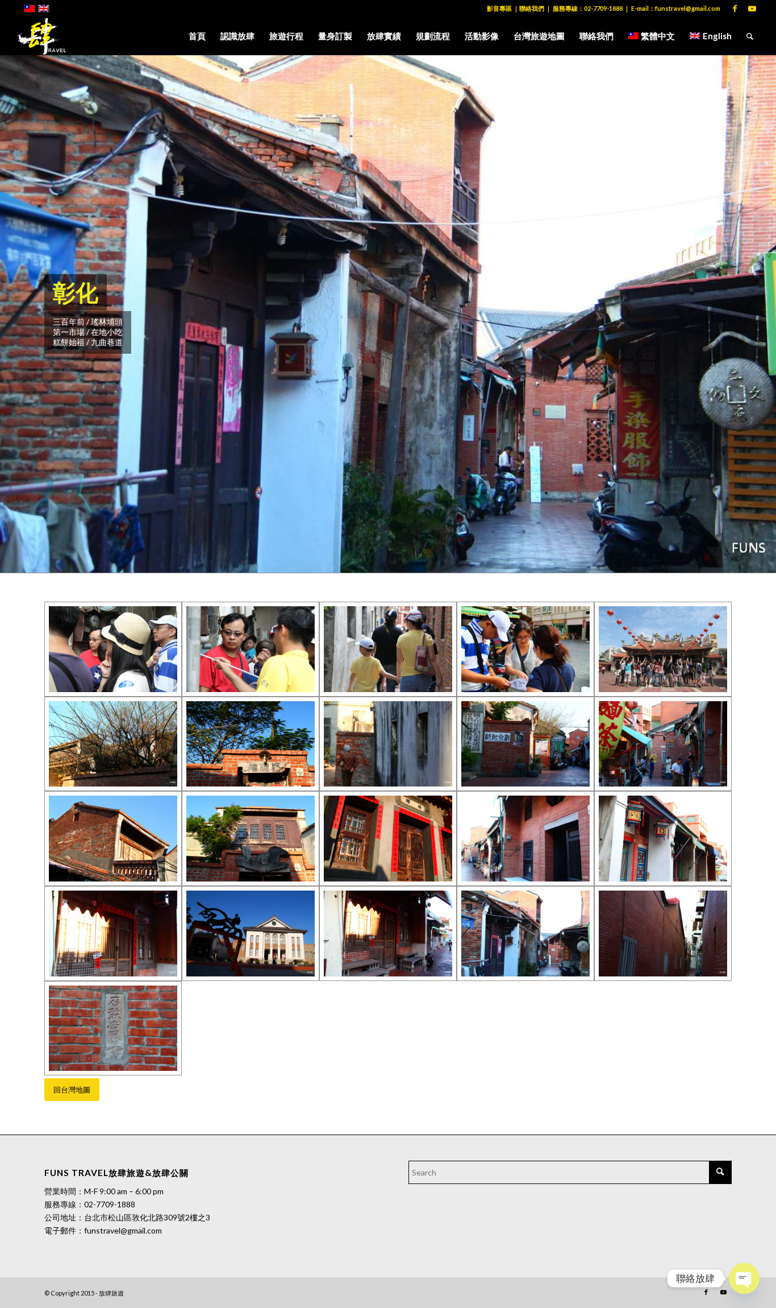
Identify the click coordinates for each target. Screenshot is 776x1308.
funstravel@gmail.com (687, 8)
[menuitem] (197, 36)
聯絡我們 (531, 8)
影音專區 (499, 8)
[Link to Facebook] (735, 8)
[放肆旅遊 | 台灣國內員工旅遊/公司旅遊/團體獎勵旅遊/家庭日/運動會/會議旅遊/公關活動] (42, 36)
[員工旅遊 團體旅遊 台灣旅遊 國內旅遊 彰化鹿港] (113, 649)
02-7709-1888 (603, 8)
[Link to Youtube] (752, 8)
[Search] (750, 36)
